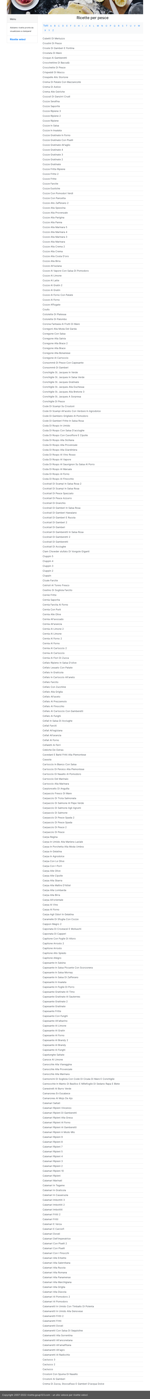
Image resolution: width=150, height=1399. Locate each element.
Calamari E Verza (52, 1224)
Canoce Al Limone (53, 1059)
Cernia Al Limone (52, 633)
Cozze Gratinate (52, 164)
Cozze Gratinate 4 (53, 149)
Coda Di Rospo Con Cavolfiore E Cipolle (65, 435)
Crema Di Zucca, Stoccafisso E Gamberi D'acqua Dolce (73, 1383)
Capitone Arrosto (52, 948)
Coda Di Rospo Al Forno (56, 473)
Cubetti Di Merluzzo (54, 38)
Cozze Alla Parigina (53, 217)
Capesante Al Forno (53, 1035)
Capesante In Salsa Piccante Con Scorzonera (68, 967)
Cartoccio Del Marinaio (55, 778)
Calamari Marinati (52, 1180)
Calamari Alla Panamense (57, 1277)
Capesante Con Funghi (55, 1015)
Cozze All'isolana (52, 265)
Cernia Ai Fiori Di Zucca (56, 657)
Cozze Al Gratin (51, 290)
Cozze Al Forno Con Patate (58, 294)
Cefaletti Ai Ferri (52, 744)
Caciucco (48, 1369)
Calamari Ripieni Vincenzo (57, 1107)
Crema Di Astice (52, 86)
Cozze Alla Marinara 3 (55, 236)
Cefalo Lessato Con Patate (58, 667)
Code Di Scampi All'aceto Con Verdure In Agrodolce (72, 411)
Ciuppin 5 (48, 556)
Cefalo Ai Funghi (52, 715)
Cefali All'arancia (52, 735)
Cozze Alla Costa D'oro (56, 256)
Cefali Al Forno (51, 740)
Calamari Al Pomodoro (55, 1301)
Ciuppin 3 (48, 565)
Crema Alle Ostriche (54, 91)
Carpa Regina (50, 836)
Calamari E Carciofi (53, 1228)
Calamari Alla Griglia (54, 1286)
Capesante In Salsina (54, 962)
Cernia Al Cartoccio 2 (55, 648)
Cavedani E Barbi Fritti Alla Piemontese (64, 754)
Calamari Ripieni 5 (53, 1151)
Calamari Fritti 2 (51, 1214)
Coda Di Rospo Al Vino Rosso (59, 454)
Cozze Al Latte (51, 280)
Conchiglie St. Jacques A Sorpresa (62, 396)
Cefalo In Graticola (53, 672)
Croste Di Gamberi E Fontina (58, 48)
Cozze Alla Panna (52, 222)
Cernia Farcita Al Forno (55, 604)
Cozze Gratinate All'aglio (56, 144)
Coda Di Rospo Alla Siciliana (58, 440)
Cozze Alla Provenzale (55, 212)
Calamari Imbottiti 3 (54, 1199)
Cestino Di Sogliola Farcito (57, 590)
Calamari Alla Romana (55, 1272)
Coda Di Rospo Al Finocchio (58, 478)
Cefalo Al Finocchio (53, 706)
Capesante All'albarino (55, 1020)
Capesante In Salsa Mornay (58, 972)
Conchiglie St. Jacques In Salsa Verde (63, 377)
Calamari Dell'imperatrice (57, 1238)
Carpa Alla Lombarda (54, 890)
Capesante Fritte (52, 1011)
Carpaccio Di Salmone (55, 812)
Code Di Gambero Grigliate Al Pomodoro (65, 415)
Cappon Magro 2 (52, 924)
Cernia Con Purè (52, 609)
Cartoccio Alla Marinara (56, 783)
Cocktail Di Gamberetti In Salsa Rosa (63, 532)
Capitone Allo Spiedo (54, 953)
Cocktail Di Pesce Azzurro (57, 498)
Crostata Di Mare (52, 52)
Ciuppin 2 (48, 570)
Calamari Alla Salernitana (56, 1262)
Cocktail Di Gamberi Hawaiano (60, 512)
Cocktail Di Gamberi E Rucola (59, 517)
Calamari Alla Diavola (54, 1291)
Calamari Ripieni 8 (53, 1141)
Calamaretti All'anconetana (58, 1340)
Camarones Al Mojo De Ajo (58, 1098)
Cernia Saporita (51, 599)
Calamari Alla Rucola (54, 1267)
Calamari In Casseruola (55, 1195)
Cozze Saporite (51, 106)
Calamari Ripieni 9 (53, 1136)
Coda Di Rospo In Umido (56, 425)
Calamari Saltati (51, 1103)
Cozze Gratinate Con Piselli (58, 140)
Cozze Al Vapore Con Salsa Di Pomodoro (66, 270)
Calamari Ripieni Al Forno (56, 1122)
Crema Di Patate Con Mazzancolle (62, 82)
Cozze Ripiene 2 (52, 115)
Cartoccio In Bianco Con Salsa (59, 764)
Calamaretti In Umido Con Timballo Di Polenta (68, 1306)
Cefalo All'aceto (51, 696)
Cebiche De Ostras (53, 749)
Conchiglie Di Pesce (54, 401)
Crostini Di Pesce (52, 43)
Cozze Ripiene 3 (52, 111)
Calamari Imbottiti (53, 1209)
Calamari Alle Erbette (54, 1257)
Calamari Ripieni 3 (53, 1161)
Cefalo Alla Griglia (53, 691)
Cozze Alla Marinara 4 (55, 232)
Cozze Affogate (51, 304)
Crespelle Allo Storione (55, 77)
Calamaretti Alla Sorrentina (58, 1335)
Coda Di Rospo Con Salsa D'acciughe (63, 430)
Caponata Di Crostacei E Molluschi (62, 928)
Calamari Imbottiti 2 (54, 1204)
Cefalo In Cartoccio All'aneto (59, 677)
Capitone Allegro (52, 957)
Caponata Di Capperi (54, 933)
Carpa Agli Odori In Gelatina (58, 914)
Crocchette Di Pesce (54, 67)
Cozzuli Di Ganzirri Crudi (56, 96)
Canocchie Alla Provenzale (57, 1069)
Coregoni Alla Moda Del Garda (60, 328)
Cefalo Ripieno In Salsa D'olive (59, 662)
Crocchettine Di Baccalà (56, 62)
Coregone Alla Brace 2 (55, 343)
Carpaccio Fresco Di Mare (57, 793)
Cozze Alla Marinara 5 (55, 227)
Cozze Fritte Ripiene (54, 169)
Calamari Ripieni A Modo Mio (59, 1132)
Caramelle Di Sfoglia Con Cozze (61, 919)
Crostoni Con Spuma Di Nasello (60, 1374)
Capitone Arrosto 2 (53, 943)
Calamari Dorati (51, 1233)
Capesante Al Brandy (54, 1045)
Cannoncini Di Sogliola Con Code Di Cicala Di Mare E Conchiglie (78, 1078)
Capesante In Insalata (54, 982)
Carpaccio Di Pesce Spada (57, 822)
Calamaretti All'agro (54, 1349)
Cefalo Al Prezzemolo (55, 701)
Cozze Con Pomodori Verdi (58, 193)
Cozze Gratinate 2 (53, 159)
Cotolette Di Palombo (55, 319)
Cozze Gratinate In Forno (56, 135)
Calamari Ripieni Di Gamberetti (60, 1112)
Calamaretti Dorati (53, 1325)
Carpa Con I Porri (52, 865)
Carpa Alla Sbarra (52, 880)
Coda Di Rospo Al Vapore (57, 459)
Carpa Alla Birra (51, 895)
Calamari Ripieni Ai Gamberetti (60, 1127)
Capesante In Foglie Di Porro (58, 986)
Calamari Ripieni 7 (53, 1146)
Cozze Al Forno (51, 299)
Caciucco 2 (49, 1364)
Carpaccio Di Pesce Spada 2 (58, 817)
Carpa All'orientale (53, 899)
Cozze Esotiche (51, 188)
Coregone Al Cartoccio (55, 357)
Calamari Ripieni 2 (53, 1166)
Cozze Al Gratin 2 (52, 285)
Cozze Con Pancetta (54, 198)
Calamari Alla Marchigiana (57, 1282)
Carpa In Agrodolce (53, 856)
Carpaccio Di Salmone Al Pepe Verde (63, 803)
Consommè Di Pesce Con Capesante (63, 362)
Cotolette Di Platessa (54, 314)
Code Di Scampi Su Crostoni (58, 406)
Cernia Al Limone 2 (53, 628)
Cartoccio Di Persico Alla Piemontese (63, 769)
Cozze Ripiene (51, 120)
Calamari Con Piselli (54, 1248)
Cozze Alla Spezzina (54, 207)
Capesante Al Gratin (54, 1030)
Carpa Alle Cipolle (53, 875)
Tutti (45, 25)
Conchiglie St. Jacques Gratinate (61, 382)
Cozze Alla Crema (53, 251)
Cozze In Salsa (51, 125)
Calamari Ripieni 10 (53, 1170)
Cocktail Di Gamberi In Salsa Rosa (61, 507)
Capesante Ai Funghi (54, 1049)
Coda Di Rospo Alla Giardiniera (60, 449)
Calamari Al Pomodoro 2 (56, 1296)
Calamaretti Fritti (52, 1320)
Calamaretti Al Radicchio (56, 1354)
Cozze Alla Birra (51, 261)
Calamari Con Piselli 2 (55, 1243)
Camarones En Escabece (56, 1093)
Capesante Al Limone (54, 1025)
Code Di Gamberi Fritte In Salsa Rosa (63, 420)
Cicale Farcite (50, 580)
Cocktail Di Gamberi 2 (55, 522)
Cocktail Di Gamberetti (55, 541)
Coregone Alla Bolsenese (56, 353)
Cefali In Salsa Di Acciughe (57, 720)
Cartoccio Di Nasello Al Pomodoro (62, 774)
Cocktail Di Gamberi (54, 527)
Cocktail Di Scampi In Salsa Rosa (61, 488)
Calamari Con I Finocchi (56, 1253)
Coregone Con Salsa (54, 333)
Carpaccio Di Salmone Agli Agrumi (62, 807)
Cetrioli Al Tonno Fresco (56, 585)
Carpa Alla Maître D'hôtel (57, 885)
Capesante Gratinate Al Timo (59, 991)
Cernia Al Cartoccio (54, 653)
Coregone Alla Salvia (54, 338)
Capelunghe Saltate (53, 1054)
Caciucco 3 (49, 1359)
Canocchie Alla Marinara (56, 1074)
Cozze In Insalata (52, 130)
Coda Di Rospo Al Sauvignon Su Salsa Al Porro (69, 464)
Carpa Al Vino (50, 904)
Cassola (47, 759)
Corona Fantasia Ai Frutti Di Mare (61, 323)
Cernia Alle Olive (52, 614)
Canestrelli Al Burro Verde (57, 1088)
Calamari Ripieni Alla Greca (58, 1117)
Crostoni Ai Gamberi (54, 1378)
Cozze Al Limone (52, 275)
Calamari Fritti (50, 1219)
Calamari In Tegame (54, 1185)
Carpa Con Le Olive (53, 861)
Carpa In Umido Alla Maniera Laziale (63, 841)
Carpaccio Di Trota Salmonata (59, 798)
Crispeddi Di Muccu (53, 72)
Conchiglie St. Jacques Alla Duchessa (63, 386)
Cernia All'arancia (52, 624)
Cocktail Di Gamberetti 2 (56, 536)
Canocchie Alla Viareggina (57, 1064)
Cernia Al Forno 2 (52, 638)
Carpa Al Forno (51, 909)
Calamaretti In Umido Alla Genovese (63, 1311)
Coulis (46, 309)
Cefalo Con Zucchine (54, 686)
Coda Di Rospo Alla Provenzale (60, 444)
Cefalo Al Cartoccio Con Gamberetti (63, 711)
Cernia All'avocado (53, 619)
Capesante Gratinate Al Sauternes (61, 996)
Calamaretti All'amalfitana (57, 1345)
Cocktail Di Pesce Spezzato (58, 493)
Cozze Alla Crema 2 (54, 246)
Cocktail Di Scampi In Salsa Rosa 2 (62, 483)
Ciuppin (47, 575)
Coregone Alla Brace (54, 348)
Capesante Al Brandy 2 (55, 1040)
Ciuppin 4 (48, 561)
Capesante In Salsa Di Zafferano (60, 977)
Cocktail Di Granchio (54, 503)
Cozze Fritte (49, 178)
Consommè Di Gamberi (55, 367)
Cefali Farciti (50, 725)
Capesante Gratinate (54, 1006)
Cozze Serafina (51, 101)
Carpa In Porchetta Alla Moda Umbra (63, 846)
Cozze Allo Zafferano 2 (56, 202)
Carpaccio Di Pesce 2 (55, 827)
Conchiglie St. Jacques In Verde (60, 372)
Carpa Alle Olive (51, 870)
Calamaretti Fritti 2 (53, 1316)
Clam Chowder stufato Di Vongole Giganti (66, 551)
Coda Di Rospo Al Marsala (57, 469)
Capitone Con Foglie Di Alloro (59, 938)
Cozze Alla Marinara (54, 241)
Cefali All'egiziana (52, 730)
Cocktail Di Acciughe (54, 546)
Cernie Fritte (49, 594)
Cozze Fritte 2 (51, 173)
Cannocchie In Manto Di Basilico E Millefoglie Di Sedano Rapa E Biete (81, 1083)
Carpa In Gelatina (52, 851)
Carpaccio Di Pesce (53, 832)
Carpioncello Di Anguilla (56, 788)
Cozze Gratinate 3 (53, 154)
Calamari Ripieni (51, 1175)
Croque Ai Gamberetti (55, 57)
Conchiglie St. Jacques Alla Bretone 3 (63, 391)
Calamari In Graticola (54, 1190)
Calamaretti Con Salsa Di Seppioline (63, 1330)
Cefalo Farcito (50, 682)
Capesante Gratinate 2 (55, 1001)
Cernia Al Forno (51, 643)
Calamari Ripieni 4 (53, 1156)
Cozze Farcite (50, 183)
